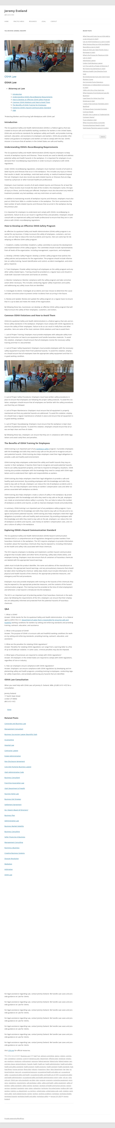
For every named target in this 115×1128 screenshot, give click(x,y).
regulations (12, 1083)
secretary (36, 1086)
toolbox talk (65, 1088)
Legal (44, 21)
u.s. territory (32, 1091)
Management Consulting (13, 842)
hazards (29, 1064)
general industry (21, 1064)
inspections (42, 1069)
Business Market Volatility (14, 826)
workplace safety (42, 449)
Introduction (17, 94)
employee (62, 1059)
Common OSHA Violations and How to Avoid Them (31, 102)
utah (60, 1091)
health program (29, 1067)
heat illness (8, 1069)
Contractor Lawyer (11, 751)
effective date (53, 1059)
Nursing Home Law (11, 794)
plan (37, 1080)
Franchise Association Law (14, 783)
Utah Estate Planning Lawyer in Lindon (96, 128)
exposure (35, 1061)
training (13, 1091)
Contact (54, 21)
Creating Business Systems (14, 853)
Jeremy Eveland (15, 11)
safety (39, 1083)
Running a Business (11, 848)
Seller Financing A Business (14, 837)
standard (13, 1088)
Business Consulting (12, 832)
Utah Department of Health (14, 788)
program (42, 1080)
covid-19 (26, 1059)
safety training (27, 1086)
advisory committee (47, 1056)
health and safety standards (13, 1067)
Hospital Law (9, 745)
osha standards (23, 1080)
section (68, 1086)
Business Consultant (12, 778)
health (35, 1064)
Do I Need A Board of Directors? (16, 810)
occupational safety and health (19, 1075)
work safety (8, 1094)
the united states (54, 1088)
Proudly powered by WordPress (14, 1118)
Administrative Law (11, 821)
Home (6, 21)
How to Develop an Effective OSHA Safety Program (31, 100)
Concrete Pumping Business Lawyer (17, 767)
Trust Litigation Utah (90, 120)
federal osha (54, 1061)
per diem (32, 1080)
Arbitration (8, 869)
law (64, 1069)
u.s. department (21, 1091)
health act (41, 1064)
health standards (63, 1067)
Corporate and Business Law (15, 724)
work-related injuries (20, 1094)
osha (70, 1077)
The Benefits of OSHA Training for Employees (29, 105)
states (31, 1088)
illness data (27, 1069)
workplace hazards (10, 1096)
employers (18, 1061)
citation (62, 1056)
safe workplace (31, 1083)
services (7, 1088)
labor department (56, 1069)
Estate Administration (12, 756)
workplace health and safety (27, 1096)
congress (19, 1059)
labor (48, 1069)
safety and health (47, 1083)
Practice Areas (18, 21)
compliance (12, 1059)
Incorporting (9, 740)
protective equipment (60, 1080)
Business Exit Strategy (12, 799)
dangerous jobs (34, 1059)
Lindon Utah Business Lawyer (93, 63)
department (44, 1059)
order (60, 1077)
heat (71, 1067)
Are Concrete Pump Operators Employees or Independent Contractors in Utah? (96, 85)
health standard (52, 1067)
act (39, 1056)
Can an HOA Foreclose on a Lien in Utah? (96, 42)
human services (18, 1069)
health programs (40, 1067)
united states (41, 1091)
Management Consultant (13, 729)
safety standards (16, 1086)
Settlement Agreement (12, 805)
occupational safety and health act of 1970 (44, 1075)
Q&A (14, 110)
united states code (52, 1091)
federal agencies (44, 1061)
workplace (55, 1094)
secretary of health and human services (52, 1086)
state (26, 1088)
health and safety (66, 1064)
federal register (64, 1061)
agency (57, 1056)
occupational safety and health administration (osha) (40, 1077)
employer (10, 1061)
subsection (37, 1088)
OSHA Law (10, 76)
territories (44, 1088)
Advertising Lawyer (89, 60)
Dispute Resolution (11, 859)
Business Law (25, 1056)
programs (49, 1080)
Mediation (8, 864)
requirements (21, 1083)
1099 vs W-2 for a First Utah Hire (93, 90)
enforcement (26, 1061)
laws (67, 1069)
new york (18, 1072)
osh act (65, 1077)
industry (34, 1069)
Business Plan (9, 815)
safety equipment (60, 1083)
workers (35, 1094)
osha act (7, 1080)
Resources (33, 21)
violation (66, 1091)
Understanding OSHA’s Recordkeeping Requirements (32, 97)
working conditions (45, 1094)
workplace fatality (66, 1094)
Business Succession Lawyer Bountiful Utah (20, 734)
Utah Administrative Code (14, 772)
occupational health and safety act (49, 1072)
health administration (52, 1064)
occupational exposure (29, 1072)
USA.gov (11, 1050)
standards (20, 1088)
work (71, 1091)
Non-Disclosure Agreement (14, 761)
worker (29, 1094)
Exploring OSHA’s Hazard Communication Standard (32, 108)
